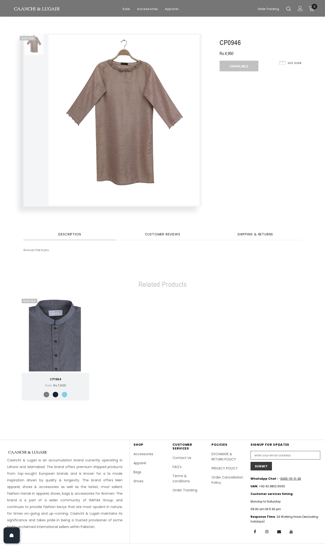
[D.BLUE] (55, 394)
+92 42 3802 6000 (272, 486)
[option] (34, 44)
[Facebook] (255, 531)
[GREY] (46, 394)
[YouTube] (291, 531)
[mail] (279, 531)
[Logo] (36, 8)
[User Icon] (300, 8)
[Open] (12, 535)
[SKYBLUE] (64, 394)
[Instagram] (267, 531)
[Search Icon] (288, 8)
